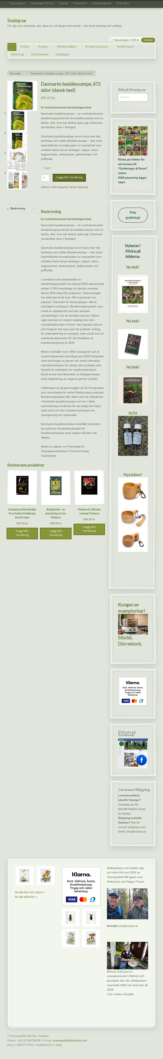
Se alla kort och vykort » (30, 892)
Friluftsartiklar (66, 47)
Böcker (73, 187)
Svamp (43, 47)
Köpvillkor (123, 4)
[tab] (21, 208)
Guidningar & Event (42, 4)
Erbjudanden (39, 54)
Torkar (24, 47)
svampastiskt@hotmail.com (70, 1040)
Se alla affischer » (26, 896)
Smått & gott (125, 47)
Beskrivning (17, 208)
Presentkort (80, 4)
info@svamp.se (136, 831)
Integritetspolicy (101, 4)
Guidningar (62, 54)
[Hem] (12, 47)
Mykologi (17, 54)
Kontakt (63, 4)
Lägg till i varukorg (69, 177)
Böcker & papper (96, 47)
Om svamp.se (17, 4)
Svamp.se (16, 20)
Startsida (15, 73)
